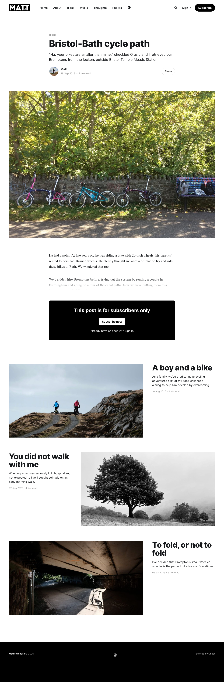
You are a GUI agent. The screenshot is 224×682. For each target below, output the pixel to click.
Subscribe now (112, 321)
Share (168, 71)
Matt (64, 69)
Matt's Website (17, 653)
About (57, 7)
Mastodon (129, 8)
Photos (117, 7)
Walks (84, 7)
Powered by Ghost (205, 653)
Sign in (186, 7)
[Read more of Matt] (54, 71)
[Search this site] (176, 8)
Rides (70, 7)
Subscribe (205, 7)
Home (44, 7)
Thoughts (100, 7)
